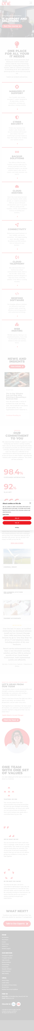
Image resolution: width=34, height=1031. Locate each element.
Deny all (17, 522)
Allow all (17, 518)
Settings (17, 527)
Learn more (6, 514)
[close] (30, 502)
